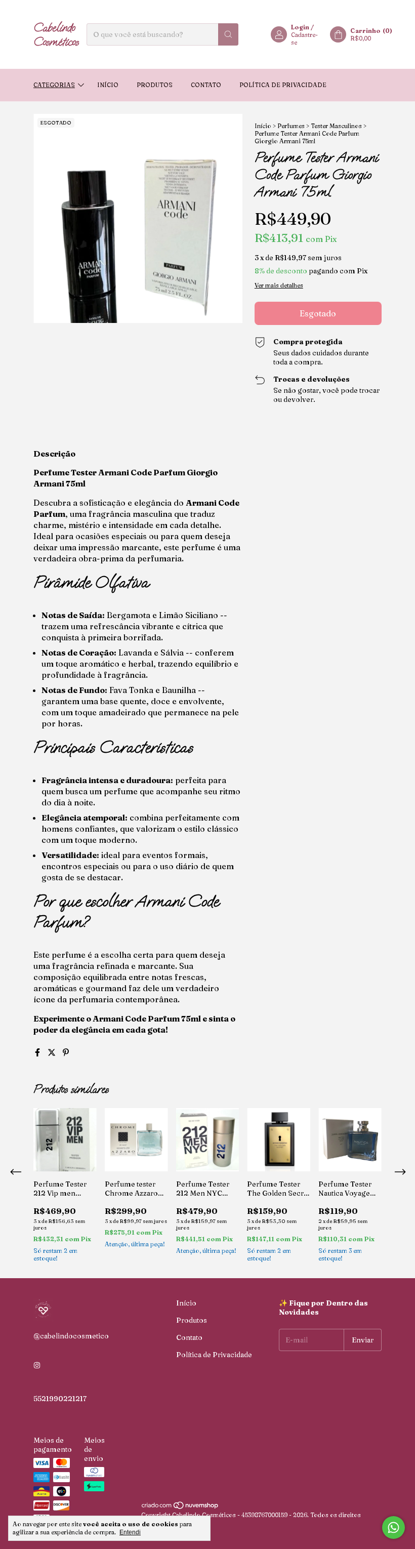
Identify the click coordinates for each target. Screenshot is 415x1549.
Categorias (54, 85)
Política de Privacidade (282, 85)
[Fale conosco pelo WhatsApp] (393, 1527)
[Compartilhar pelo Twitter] (53, 1052)
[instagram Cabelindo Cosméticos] (36, 1365)
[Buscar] (228, 34)
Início (107, 85)
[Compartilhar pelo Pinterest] (66, 1052)
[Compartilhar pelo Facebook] (38, 1052)
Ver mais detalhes (279, 285)
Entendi (130, 1532)
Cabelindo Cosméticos (55, 34)
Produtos (155, 85)
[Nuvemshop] (180, 1507)
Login (300, 27)
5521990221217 (60, 1398)
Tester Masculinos (336, 126)
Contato (206, 85)
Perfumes (291, 126)
